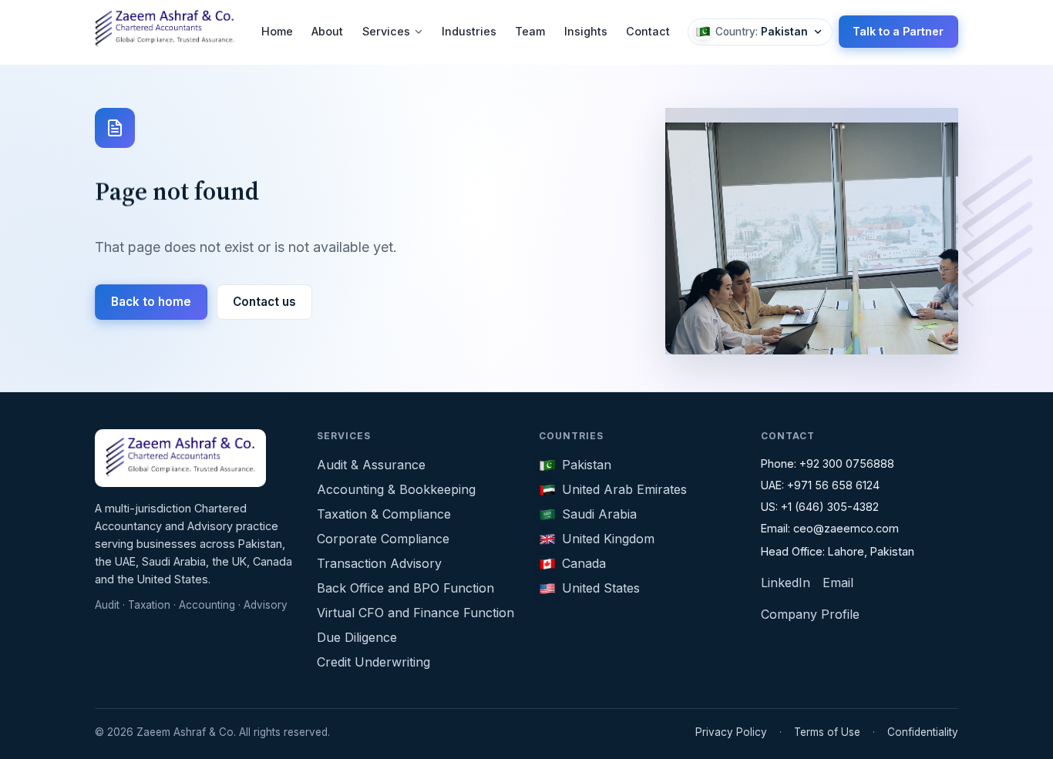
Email (838, 582)
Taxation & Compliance (384, 514)
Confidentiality (922, 732)
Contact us (264, 301)
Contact (648, 31)
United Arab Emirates (624, 489)
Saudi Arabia (599, 514)
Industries (469, 31)
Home (277, 31)
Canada (584, 563)
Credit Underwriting (373, 662)
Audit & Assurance (371, 464)
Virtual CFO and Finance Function (415, 612)
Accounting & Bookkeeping (396, 489)
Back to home (151, 301)
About (327, 31)
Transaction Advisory (379, 563)
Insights (585, 31)
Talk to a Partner (898, 31)
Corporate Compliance (383, 538)
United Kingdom (608, 538)
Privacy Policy (731, 732)
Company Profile (810, 614)
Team (530, 31)
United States (601, 588)
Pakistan (586, 464)
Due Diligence (357, 637)
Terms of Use (827, 732)
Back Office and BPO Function (405, 588)
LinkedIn (785, 582)
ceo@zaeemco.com (846, 528)
